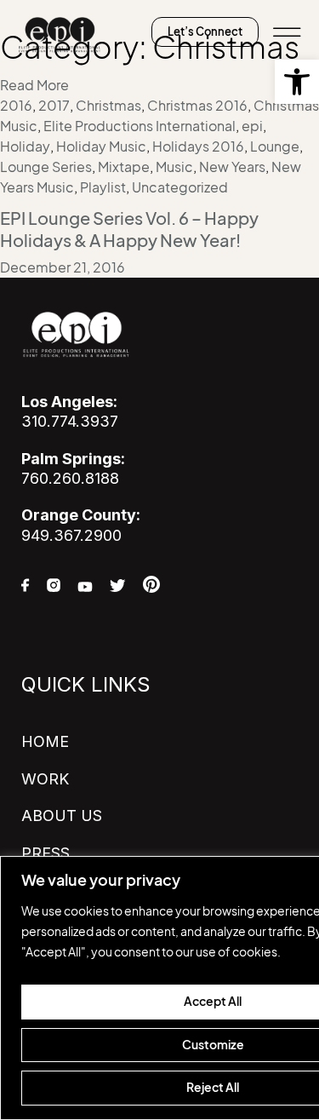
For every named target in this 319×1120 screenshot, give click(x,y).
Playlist (103, 187)
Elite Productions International (139, 126)
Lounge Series (46, 166)
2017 (54, 105)
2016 (16, 105)
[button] (297, 82)
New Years (232, 166)
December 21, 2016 (62, 267)
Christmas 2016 (197, 105)
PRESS (45, 853)
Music (174, 166)
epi (252, 126)
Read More (34, 85)
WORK (45, 779)
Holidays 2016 (198, 146)
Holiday (25, 146)
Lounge (274, 146)
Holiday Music (101, 146)
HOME (45, 741)
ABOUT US (61, 815)
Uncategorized (180, 187)
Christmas (108, 105)
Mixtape (124, 166)
